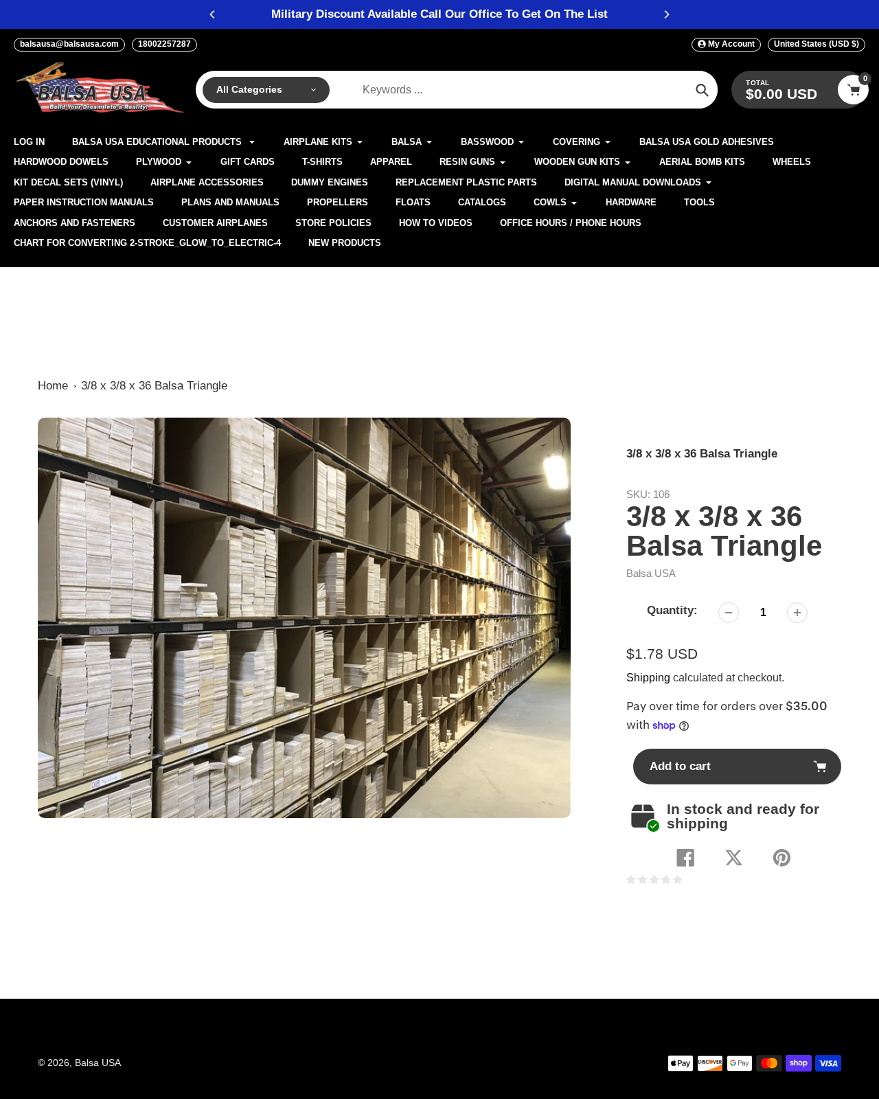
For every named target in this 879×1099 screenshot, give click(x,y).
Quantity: (672, 610)
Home (53, 385)
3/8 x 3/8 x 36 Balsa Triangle (154, 385)
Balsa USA (651, 573)
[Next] (666, 14)
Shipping (648, 677)
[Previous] (213, 14)
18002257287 (164, 44)
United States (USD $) (816, 44)
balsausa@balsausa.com (69, 44)
